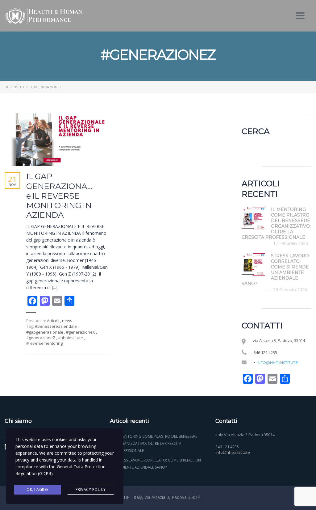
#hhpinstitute (71, 337)
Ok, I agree (37, 489)
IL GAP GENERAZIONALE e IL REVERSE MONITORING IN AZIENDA (62, 196)
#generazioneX (81, 332)
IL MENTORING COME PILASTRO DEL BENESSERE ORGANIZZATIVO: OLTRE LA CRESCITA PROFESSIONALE (156, 443)
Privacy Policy (91, 489)
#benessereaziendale (56, 326)
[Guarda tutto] (57, 139)
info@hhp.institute (277, 363)
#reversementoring (44, 343)
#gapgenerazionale (45, 332)
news (67, 320)
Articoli (53, 320)
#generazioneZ (41, 337)
